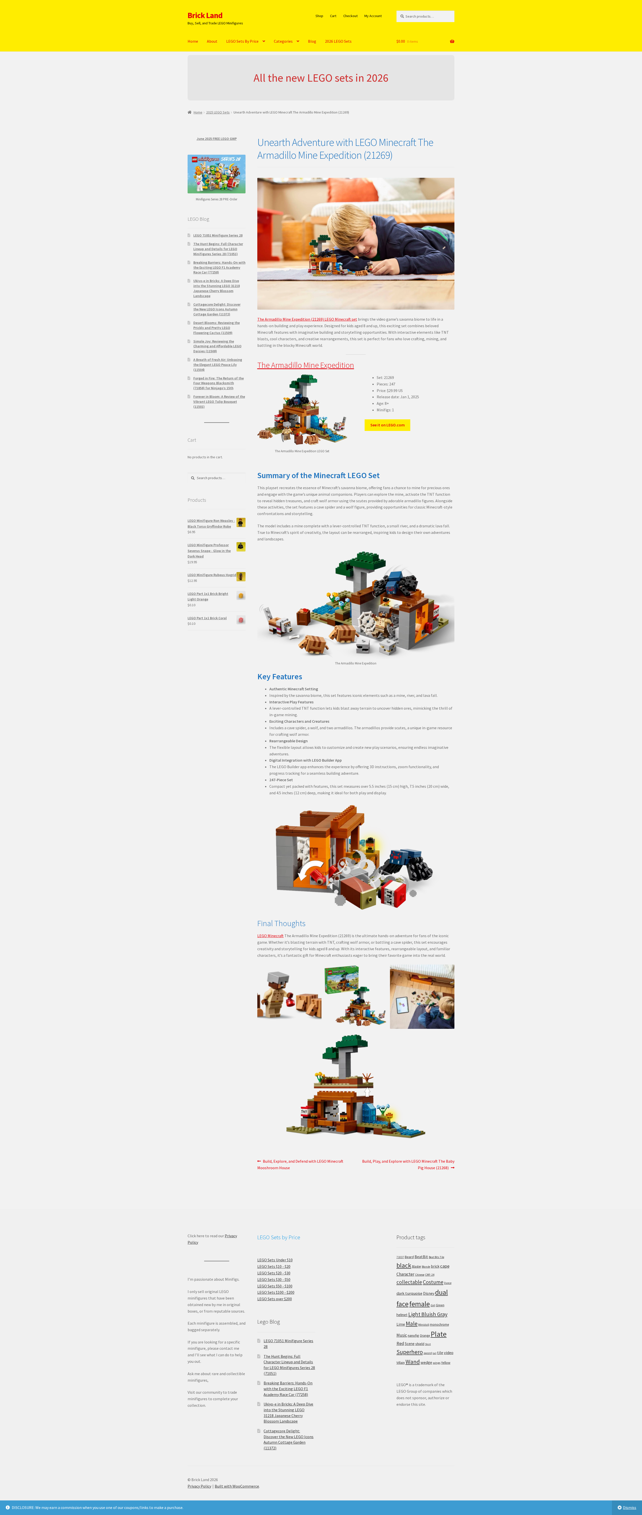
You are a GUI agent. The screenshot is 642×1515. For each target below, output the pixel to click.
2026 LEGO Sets (338, 41)
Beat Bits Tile (436, 1257)
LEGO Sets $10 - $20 (273, 1266)
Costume (433, 1282)
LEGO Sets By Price (242, 41)
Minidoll (423, 1324)
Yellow (445, 1363)
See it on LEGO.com (387, 424)
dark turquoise (409, 1293)
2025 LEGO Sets (218, 112)
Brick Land (205, 15)
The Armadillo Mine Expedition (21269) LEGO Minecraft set (307, 319)
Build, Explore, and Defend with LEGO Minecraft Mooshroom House (300, 1164)
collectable (409, 1282)
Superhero (409, 1352)
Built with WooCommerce (237, 1486)
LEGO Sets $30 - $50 (273, 1279)
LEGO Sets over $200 (274, 1298)
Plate (439, 1334)
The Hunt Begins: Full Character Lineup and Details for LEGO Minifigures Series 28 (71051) (218, 249)
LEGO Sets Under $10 (275, 1259)
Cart (333, 16)
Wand (413, 1362)
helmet (402, 1314)
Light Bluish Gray (427, 1314)
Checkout (350, 16)
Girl (433, 1305)
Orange (425, 1335)
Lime (400, 1324)
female (419, 1303)
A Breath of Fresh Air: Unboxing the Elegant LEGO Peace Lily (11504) (217, 364)
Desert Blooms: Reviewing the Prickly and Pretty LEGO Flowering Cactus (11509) (216, 327)
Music (401, 1335)
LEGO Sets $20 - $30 (273, 1272)
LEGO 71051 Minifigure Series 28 (218, 235)
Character (405, 1274)
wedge (426, 1362)
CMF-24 (429, 1274)
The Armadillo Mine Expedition (305, 365)
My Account (373, 16)
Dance (447, 1283)
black (403, 1265)
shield (419, 1343)
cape (444, 1266)
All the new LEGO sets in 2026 (321, 78)
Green (440, 1305)
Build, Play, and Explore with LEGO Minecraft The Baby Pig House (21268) (408, 1164)
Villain (400, 1363)
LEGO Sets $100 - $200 (275, 1292)
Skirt (428, 1344)
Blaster (416, 1266)
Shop (319, 16)
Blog (312, 41)
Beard (409, 1257)
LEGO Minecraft (270, 935)
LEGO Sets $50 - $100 (274, 1285)
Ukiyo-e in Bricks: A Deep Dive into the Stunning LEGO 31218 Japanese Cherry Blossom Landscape (216, 288)
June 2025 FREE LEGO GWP (217, 138)
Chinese (419, 1274)
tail (434, 1353)
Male (412, 1323)
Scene (410, 1343)
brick (435, 1266)
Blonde (426, 1266)
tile (440, 1352)
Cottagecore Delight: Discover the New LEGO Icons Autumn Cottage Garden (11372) (216, 309)
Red (400, 1343)
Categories (283, 41)
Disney (428, 1293)
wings (436, 1363)
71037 (400, 1257)
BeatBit (421, 1256)
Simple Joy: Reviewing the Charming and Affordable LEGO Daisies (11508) (217, 346)
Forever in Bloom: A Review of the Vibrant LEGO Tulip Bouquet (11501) (219, 401)
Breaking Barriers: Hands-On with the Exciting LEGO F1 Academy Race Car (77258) (219, 267)
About (212, 41)
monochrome (439, 1324)
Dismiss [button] (629, 1507)
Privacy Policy (199, 1486)
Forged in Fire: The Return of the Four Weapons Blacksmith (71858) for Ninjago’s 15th (218, 383)
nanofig (413, 1335)
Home (193, 41)
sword (428, 1353)
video (448, 1352)
